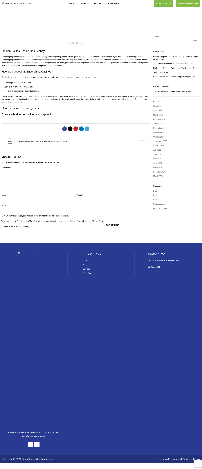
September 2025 (160, 141)
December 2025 (160, 128)
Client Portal (88, 273)
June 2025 (157, 154)
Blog (155, 191)
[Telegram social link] (87, 128)
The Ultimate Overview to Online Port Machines (173, 64)
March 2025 (158, 167)
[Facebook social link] (64, 128)
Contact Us (163, 3)
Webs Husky (193, 459)
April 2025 (157, 163)
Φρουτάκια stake (160, 208)
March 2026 (158, 115)
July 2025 (157, 150)
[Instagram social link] (30, 444)
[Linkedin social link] (81, 128)
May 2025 (157, 159)
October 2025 (158, 137)
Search (156, 37)
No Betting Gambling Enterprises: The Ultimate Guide (175, 68)
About (85, 264)
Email (80, 195)
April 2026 (157, 111)
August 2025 (158, 146)
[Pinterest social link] (75, 128)
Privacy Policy (82, 221)
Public (156, 200)
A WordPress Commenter (166, 92)
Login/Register (188, 3)
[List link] (173, 260)
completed (42, 66)
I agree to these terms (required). (16, 226)
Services (86, 269)
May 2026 (157, 106)
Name (5, 195)
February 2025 (159, 172)
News (155, 195)
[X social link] (70, 128)
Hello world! (186, 92)
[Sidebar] (3, 466)
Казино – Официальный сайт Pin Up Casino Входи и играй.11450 (175, 58)
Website (5, 206)
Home (85, 260)
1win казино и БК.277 (162, 72)
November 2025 (160, 132)
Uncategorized (76, 37)
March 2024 (158, 176)
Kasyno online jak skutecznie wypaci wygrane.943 (174, 77)
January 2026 (159, 124)
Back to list (76, 140)
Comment (6, 168)
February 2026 (159, 119)
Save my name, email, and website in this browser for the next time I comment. (36, 216)
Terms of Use (97, 221)
